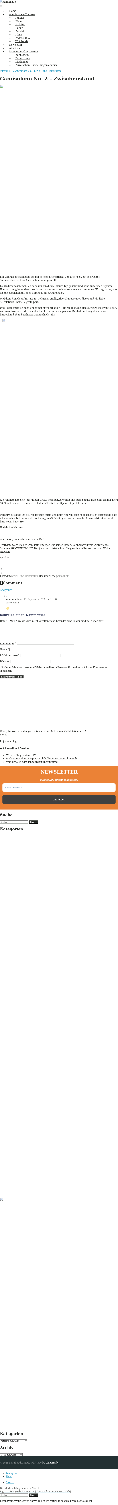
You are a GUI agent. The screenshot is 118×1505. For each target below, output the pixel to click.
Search (10, 1482)
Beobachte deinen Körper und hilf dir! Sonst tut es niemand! (41, 758)
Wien (18, 21)
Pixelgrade (52, 1462)
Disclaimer (21, 61)
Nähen (19, 28)
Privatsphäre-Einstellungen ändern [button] (36, 65)
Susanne (5, 71)
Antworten (12, 602)
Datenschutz (22, 58)
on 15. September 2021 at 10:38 (38, 599)
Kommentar (8, 643)
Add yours (6, 590)
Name (4, 649)
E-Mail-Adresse (10, 655)
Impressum (22, 55)
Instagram (12, 1473)
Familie (19, 17)
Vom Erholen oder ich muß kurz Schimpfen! (32, 762)
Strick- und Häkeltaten (47, 71)
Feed (9, 1476)
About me (15, 48)
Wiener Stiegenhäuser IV (21, 755)
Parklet (19, 31)
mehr (3, 734)
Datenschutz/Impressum (23, 51)
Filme (18, 34)
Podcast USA (22, 38)
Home (12, 11)
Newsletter (15, 44)
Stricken (20, 24)
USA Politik (21, 41)
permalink (62, 576)
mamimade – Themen (22, 14)
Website (5, 661)
